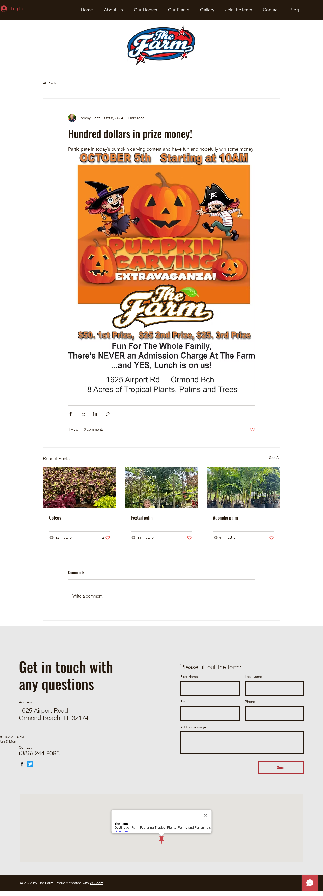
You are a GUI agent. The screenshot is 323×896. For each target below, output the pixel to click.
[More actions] (252, 118)
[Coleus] (79, 487)
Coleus (55, 517)
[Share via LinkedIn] (95, 414)
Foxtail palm (142, 517)
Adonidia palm (225, 517)
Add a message (193, 727)
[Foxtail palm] (161, 487)
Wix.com (96, 883)
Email (184, 701)
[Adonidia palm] (243, 487)
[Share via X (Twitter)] (82, 414)
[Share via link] (107, 414)
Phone (250, 701)
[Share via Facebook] (70, 414)
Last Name (253, 676)
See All (274, 457)
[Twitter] (30, 764)
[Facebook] (22, 764)
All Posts (50, 83)
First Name (189, 676)
